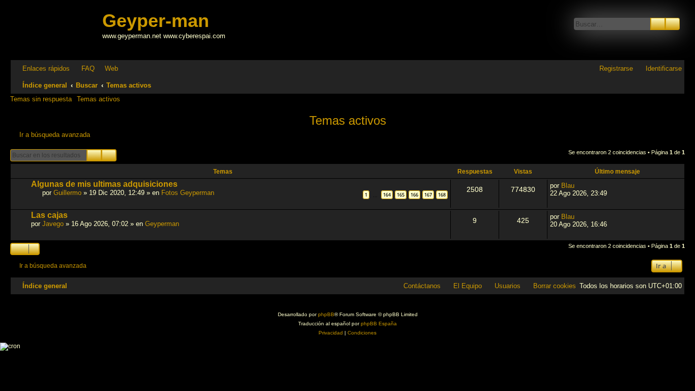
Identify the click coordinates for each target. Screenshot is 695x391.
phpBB (326, 314)
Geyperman (162, 224)
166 (414, 194)
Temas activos (98, 99)
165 (400, 194)
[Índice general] (57, 30)
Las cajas (49, 215)
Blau (567, 185)
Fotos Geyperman (187, 193)
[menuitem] (83, 68)
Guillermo (67, 193)
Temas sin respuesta (41, 99)
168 (442, 194)
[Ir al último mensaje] (579, 185)
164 (387, 194)
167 (428, 194)
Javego (53, 224)
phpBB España (379, 323)
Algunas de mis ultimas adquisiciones (104, 184)
